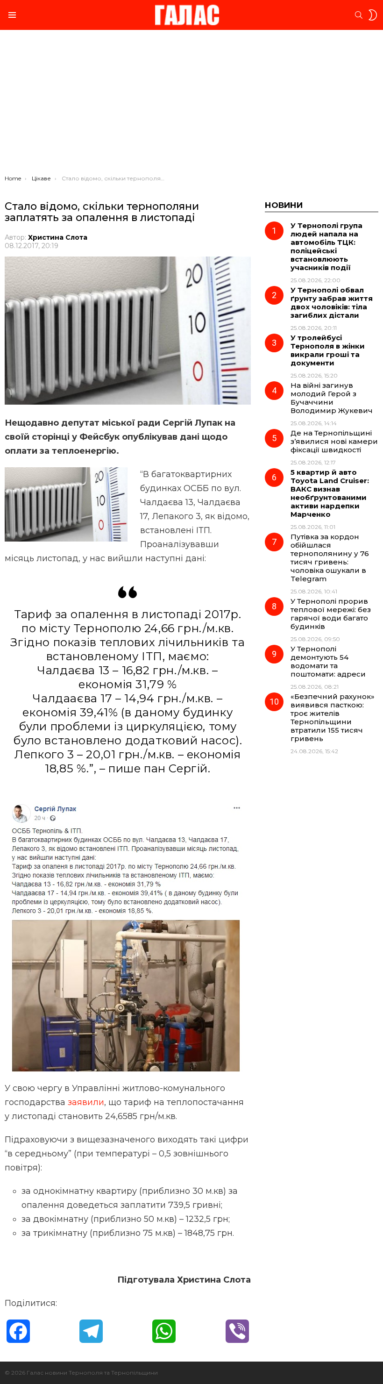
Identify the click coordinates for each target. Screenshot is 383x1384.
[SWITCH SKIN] (372, 15)
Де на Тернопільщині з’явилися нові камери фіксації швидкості (334, 441)
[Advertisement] (191, 104)
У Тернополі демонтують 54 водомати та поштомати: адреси (328, 661)
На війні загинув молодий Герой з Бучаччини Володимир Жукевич (332, 398)
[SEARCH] (358, 14)
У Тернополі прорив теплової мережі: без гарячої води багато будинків (331, 614)
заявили (86, 1102)
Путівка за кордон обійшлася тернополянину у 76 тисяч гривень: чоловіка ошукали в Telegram (330, 557)
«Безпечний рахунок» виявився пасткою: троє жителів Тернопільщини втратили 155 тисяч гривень (333, 717)
